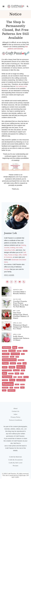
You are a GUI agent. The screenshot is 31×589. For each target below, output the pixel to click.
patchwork (7, 377)
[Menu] (3, 6)
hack (19, 363)
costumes (15, 354)
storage (16, 387)
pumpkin (5, 380)
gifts (20, 255)
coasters (6, 354)
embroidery (21, 360)
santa (17, 384)
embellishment (9, 360)
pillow (20, 377)
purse (12, 380)
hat (24, 363)
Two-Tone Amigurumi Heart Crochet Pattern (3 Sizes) (21, 315)
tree (4, 390)
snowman (5, 387)
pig (15, 377)
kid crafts (19, 247)
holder (11, 367)
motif (17, 373)
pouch (26, 377)
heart (5, 367)
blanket (4, 351)
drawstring (5, 356)
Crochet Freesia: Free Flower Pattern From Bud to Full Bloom (20, 304)
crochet (6, 247)
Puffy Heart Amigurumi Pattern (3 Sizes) (21, 338)
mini (4, 373)
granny (13, 363)
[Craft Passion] (15, 6)
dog (23, 354)
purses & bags (13, 255)
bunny (25, 351)
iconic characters (7, 370)
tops (22, 387)
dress (12, 356)
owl (22, 373)
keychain (16, 370)
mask (23, 370)
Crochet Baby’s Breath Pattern (19, 292)
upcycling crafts (9, 250)
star (11, 387)
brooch (19, 350)
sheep (22, 384)
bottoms (12, 351)
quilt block (21, 380)
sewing (23, 245)
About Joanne (9, 275)
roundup (8, 384)
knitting (12, 247)
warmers (11, 390)
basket (20, 347)
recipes (7, 269)
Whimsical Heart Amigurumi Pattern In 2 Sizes (21, 326)
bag (14, 347)
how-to (21, 367)
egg (17, 356)
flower (5, 363)
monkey (11, 373)
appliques (6, 347)
